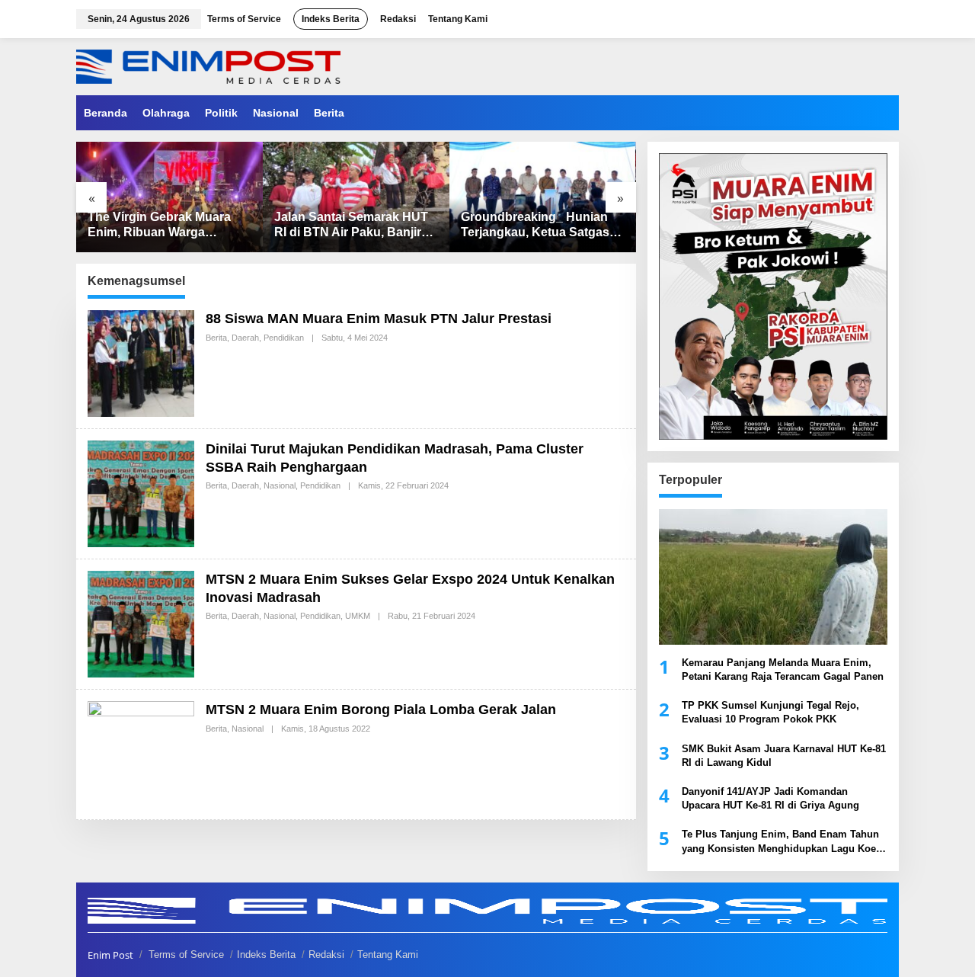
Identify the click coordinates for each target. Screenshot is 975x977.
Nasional (280, 485)
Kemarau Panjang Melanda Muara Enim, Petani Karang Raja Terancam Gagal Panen (783, 669)
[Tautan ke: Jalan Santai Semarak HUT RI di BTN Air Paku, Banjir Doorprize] (356, 197)
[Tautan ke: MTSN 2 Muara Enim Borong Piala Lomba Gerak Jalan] (141, 753)
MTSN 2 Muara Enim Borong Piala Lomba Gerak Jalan (381, 709)
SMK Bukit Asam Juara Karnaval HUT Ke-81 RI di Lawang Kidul (784, 755)
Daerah (245, 337)
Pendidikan (284, 337)
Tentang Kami (387, 954)
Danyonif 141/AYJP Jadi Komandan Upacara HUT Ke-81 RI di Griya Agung (770, 798)
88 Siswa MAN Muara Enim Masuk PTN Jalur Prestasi (378, 318)
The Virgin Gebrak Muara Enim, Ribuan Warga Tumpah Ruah (159, 226)
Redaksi (326, 954)
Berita (216, 337)
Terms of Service (186, 954)
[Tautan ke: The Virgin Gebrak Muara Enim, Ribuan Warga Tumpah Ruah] (169, 197)
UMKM (357, 615)
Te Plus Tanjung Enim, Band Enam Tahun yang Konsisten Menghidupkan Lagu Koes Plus (781, 841)
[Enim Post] (208, 65)
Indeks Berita (266, 954)
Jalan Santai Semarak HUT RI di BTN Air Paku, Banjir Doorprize (351, 226)
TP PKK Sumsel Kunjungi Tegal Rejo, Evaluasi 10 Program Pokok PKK (770, 712)
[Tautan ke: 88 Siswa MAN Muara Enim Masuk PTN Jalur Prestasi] (141, 362)
